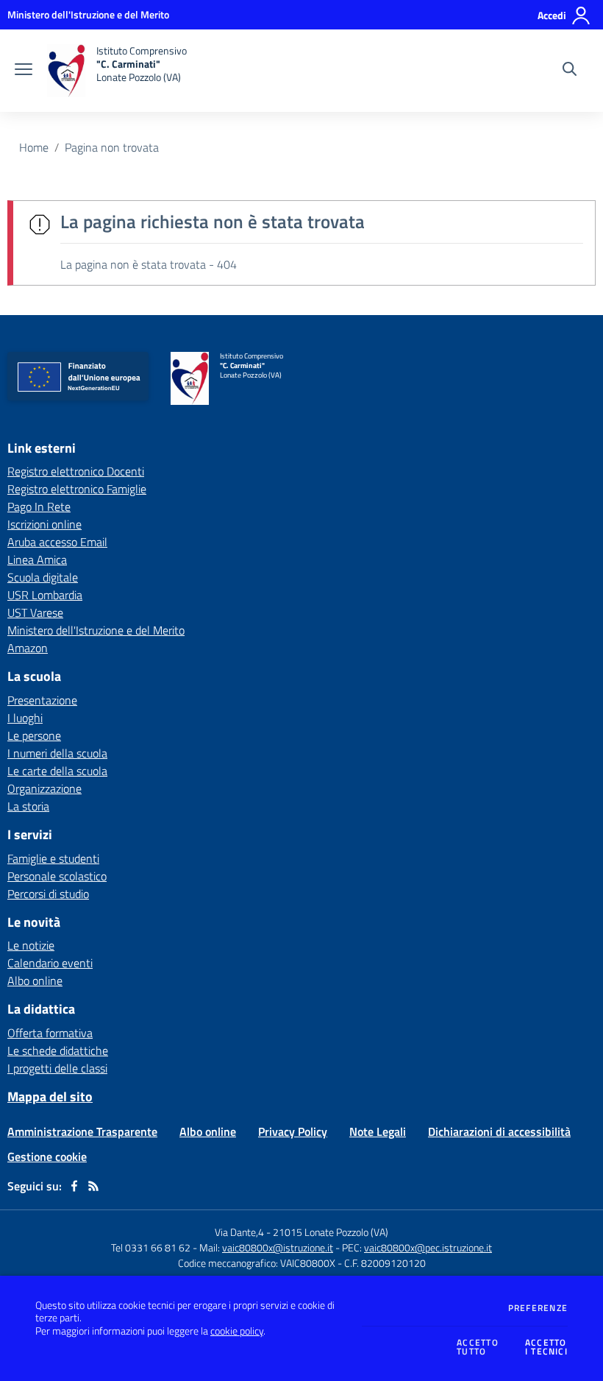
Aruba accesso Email (57, 542)
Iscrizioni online (44, 524)
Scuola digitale (42, 577)
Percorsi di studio (48, 894)
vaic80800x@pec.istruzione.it (428, 1247)
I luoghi (25, 718)
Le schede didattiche (57, 1050)
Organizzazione (44, 788)
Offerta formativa (50, 1033)
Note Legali (377, 1131)
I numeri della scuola (57, 753)
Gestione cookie (47, 1156)
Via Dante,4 (240, 1232)
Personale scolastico (57, 876)
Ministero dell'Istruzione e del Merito (96, 630)
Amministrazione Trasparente (82, 1131)
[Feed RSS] (93, 1186)
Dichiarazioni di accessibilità (499, 1131)
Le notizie (30, 945)
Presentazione (42, 700)
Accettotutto (478, 1347)
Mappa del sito (50, 1096)
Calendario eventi (50, 963)
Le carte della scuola (57, 771)
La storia (28, 806)
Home (34, 147)
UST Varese (35, 612)
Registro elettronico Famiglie (76, 489)
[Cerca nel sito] (569, 70)
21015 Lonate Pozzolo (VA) (330, 1232)
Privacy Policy (292, 1131)
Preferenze (538, 1308)
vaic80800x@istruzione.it (277, 1247)
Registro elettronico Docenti (75, 471)
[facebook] (74, 1186)
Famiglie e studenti (53, 858)
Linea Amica (37, 559)
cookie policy (236, 1331)
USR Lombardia (44, 595)
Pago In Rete (39, 506)
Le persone (34, 735)
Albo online (35, 980)
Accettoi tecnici (546, 1347)
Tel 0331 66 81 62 (150, 1247)
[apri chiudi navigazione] (23, 71)
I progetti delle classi (57, 1068)
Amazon (27, 648)
